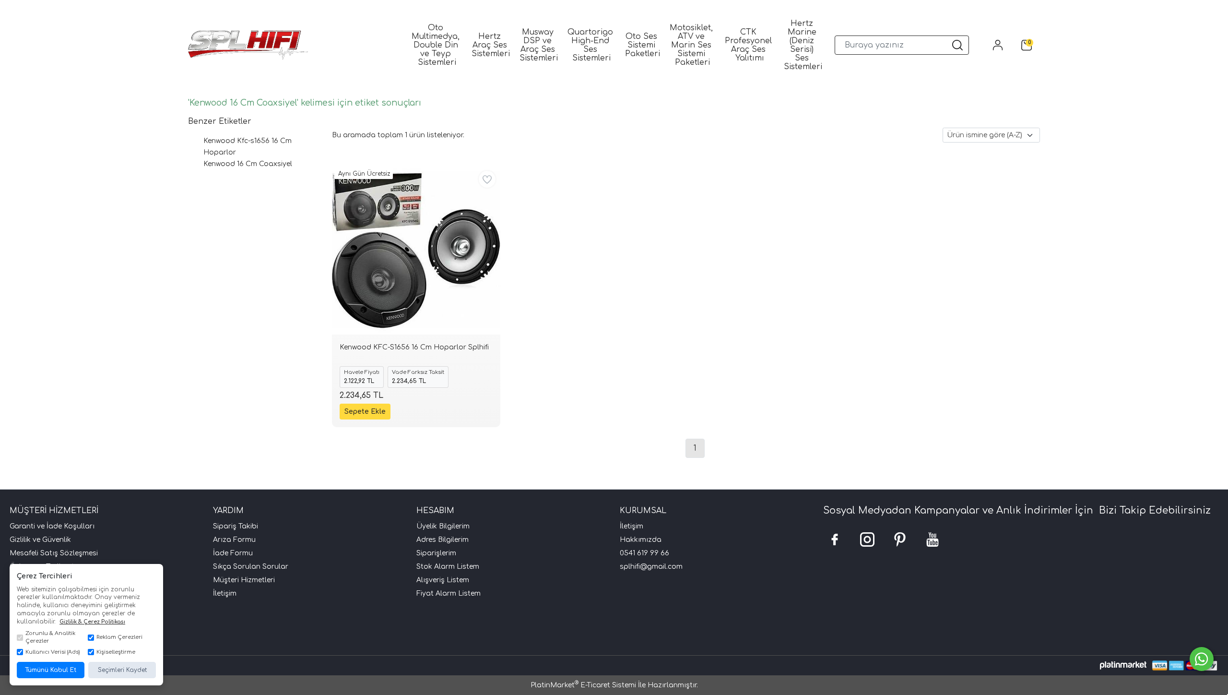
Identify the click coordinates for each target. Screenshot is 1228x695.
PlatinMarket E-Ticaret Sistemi (583, 685)
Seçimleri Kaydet (122, 670)
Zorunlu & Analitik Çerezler (50, 637)
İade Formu (233, 553)
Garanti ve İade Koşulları (52, 526)
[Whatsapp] (1202, 659)
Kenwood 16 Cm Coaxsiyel (247, 164)
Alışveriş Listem (442, 580)
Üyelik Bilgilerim (443, 526)
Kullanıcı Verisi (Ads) (52, 652)
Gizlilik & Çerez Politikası (92, 622)
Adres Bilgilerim (442, 539)
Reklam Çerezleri (119, 637)
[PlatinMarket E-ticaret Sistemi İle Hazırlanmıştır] (1123, 665)
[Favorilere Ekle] (487, 179)
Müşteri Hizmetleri (244, 580)
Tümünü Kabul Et (50, 670)
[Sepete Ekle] (365, 411)
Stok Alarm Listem (447, 566)
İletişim (224, 593)
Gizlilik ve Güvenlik (40, 539)
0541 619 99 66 (644, 553)
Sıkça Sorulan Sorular (250, 566)
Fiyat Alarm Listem (448, 593)
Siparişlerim (436, 553)
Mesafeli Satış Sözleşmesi (54, 553)
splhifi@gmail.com (651, 566)
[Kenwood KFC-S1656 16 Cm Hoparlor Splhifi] (416, 250)
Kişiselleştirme (115, 652)
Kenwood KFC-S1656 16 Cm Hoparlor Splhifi (414, 347)
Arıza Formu (234, 539)
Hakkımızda (640, 539)
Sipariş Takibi (235, 526)
